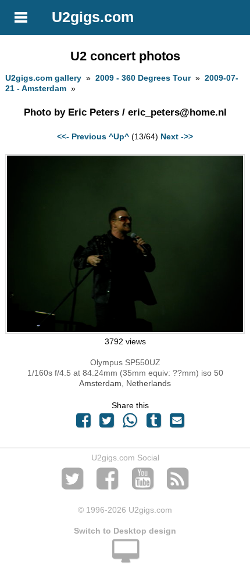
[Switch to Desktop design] (125, 557)
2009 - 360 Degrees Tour (143, 77)
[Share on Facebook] (83, 423)
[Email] (176, 423)
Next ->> (176, 136)
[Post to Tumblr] (153, 423)
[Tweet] (107, 423)
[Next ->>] (124, 331)
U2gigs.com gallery (43, 77)
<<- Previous (81, 136)
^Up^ (119, 136)
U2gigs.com (93, 17)
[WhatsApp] (130, 423)
